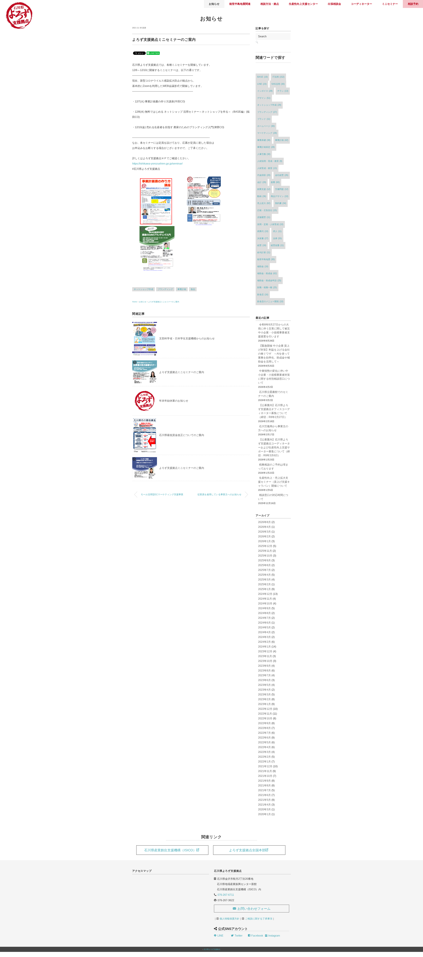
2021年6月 (264, 795)
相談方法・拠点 (269, 3)
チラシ (282, 91)
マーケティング (267, 133)
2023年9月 (264, 665)
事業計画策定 (266, 147)
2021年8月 (264, 785)
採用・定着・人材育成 (270, 224)
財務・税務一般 (267, 287)
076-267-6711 (226, 894)
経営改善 (277, 245)
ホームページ (266, 126)
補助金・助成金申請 (269, 280)
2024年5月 (264, 627)
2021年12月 (265, 766)
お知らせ (214, 3)
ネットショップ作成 (143, 289)
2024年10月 (265, 603)
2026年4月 (264, 526)
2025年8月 (264, 565)
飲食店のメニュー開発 (270, 301)
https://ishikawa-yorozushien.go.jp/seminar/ (157, 163)
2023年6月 (264, 680)
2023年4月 (264, 689)
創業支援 (263, 189)
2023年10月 (265, 661)
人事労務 (263, 154)
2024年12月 (265, 594)
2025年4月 (264, 574)
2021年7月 (264, 790)
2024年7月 (264, 617)
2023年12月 (265, 651)
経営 (261, 245)
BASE (262, 77)
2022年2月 (264, 756)
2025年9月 (264, 560)
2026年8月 (264, 522)
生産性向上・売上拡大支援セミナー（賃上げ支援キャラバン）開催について (274, 481)
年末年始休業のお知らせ (173, 400)
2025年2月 (264, 584)
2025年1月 (264, 589)
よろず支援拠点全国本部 (247, 850)
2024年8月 (264, 613)
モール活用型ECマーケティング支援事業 (162, 494)
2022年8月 (264, 728)
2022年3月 (264, 752)
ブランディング (165, 289)
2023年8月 (264, 670)
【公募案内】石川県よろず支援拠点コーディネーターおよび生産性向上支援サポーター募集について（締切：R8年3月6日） (274, 447)
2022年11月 (265, 713)
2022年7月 (264, 732)
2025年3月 (264, 579)
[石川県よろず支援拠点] (19, 4)
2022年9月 (264, 723)
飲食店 (262, 294)
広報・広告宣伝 (267, 210)
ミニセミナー (390, 3)
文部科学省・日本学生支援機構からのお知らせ (187, 338)
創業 (275, 182)
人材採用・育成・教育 (269, 161)
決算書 (262, 238)
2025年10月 (265, 555)
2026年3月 (264, 531)
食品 (193, 289)
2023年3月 (264, 694)
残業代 (262, 231)
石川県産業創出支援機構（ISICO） (170, 850)
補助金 (262, 266)
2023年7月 (264, 675)
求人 (277, 231)
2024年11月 (265, 598)
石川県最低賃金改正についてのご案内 (181, 435)
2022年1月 (264, 761)
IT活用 (278, 77)
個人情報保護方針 (229, 918)
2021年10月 (265, 776)
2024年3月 (264, 637)
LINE (262, 84)
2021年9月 (264, 780)
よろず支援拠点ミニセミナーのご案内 (163, 302)
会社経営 (281, 175)
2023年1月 (264, 704)
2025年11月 (265, 550)
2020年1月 (264, 814)
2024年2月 (264, 641)
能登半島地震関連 (239, 3)
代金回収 (263, 175)
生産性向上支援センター (303, 3)
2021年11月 (265, 771)
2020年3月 (264, 809)
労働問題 (281, 189)
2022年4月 (264, 747)
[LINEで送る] (153, 53)
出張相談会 (334, 3)
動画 (261, 196)
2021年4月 (264, 804)
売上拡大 (263, 203)
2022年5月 (264, 742)
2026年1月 (264, 541)
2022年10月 (265, 718)
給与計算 (263, 252)
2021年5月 (264, 799)
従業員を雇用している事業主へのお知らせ (219, 494)
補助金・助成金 (267, 273)
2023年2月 (264, 699)
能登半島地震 (266, 259)
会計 (261, 182)
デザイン (263, 98)
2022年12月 (265, 708)
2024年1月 (264, 646)
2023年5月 (264, 685)
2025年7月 (264, 570)
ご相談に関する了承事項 (258, 918)
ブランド (263, 119)
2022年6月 (264, 737)
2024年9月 (264, 608)
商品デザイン (279, 196)
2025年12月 (265, 546)
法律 (277, 238)
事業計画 (181, 289)
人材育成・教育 (267, 168)
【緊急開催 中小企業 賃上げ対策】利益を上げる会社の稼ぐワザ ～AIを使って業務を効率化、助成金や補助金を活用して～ (274, 353)
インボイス (264, 91)
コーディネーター (361, 3)
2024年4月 (264, 632)
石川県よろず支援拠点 (212, 949)
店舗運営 (263, 217)
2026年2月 (264, 536)
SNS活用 (278, 84)
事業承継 (263, 140)
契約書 (280, 203)
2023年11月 (265, 656)
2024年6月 (264, 622)
